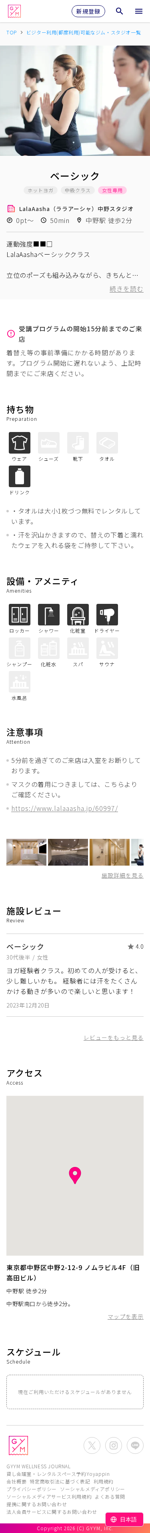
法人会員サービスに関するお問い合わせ (51, 1511)
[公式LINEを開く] (135, 1445)
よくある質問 (110, 1496)
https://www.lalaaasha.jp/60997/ (64, 808)
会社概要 (16, 1481)
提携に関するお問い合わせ (36, 1504)
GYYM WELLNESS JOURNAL (38, 1466)
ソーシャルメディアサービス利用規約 (49, 1496)
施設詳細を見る (123, 875)
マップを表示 (126, 1316)
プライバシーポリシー (31, 1488)
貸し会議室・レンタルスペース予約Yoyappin (58, 1473)
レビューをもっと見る (114, 1037)
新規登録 (88, 11)
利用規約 (104, 1481)
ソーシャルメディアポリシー (92, 1488)
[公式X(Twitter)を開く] (92, 1445)
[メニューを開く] (139, 11)
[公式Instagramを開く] (113, 1445)
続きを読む (127, 288)
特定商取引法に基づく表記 (60, 1481)
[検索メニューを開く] (119, 11)
